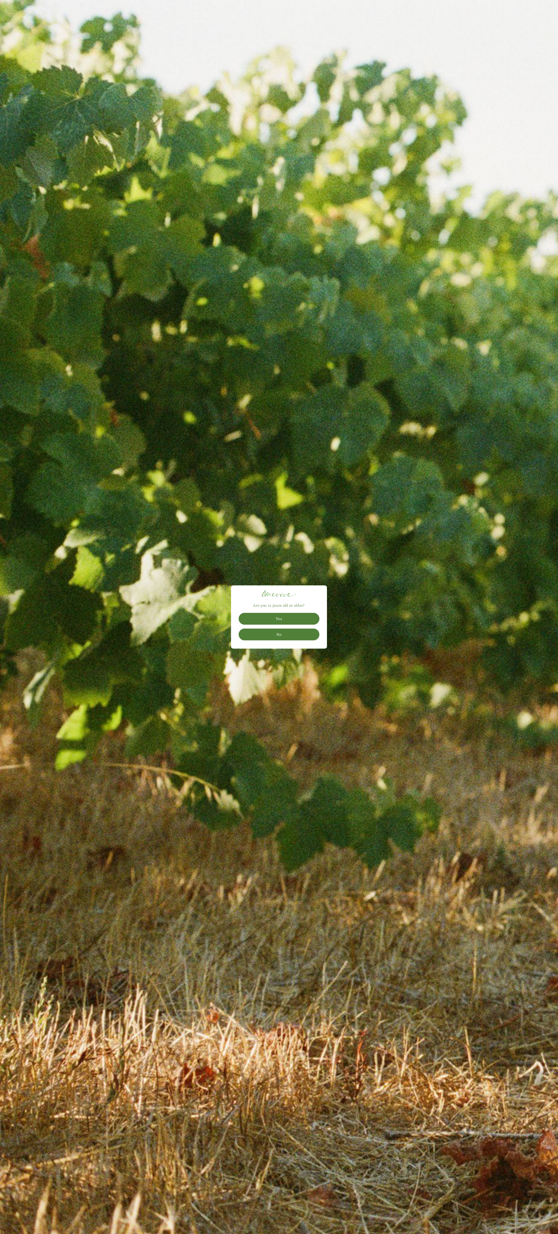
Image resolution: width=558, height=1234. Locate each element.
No (279, 634)
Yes (279, 618)
